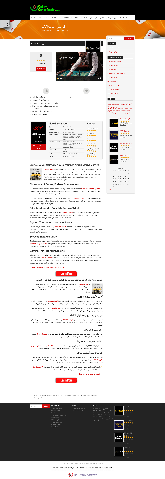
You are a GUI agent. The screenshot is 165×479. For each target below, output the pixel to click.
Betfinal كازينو (112, 81)
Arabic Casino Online (115, 48)
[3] (60, 78)
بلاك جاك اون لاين (124, 113)
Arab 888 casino (113, 89)
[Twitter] (123, 17)
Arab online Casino (114, 61)
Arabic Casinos (113, 65)
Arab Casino (112, 69)
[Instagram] (129, 17)
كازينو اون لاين (111, 113)
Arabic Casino (112, 77)
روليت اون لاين (117, 113)
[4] (61, 78)
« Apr (109, 189)
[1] (57, 78)
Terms (101, 463)
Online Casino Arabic (79, 463)
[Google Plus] (126, 17)
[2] (58, 78)
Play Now (41, 69)
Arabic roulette (116, 110)
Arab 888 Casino (112, 104)
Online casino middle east (116, 73)
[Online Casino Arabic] (45, 11)
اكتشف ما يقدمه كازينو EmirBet (89, 374)
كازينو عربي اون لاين (114, 52)
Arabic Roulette (113, 93)
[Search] (132, 17)
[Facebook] (120, 17)
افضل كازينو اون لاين (114, 85)
